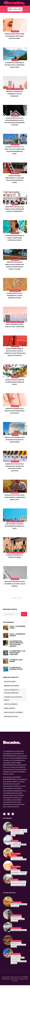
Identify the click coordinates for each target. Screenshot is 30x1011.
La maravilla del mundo (16, 661)
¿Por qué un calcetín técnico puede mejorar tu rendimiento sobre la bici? (15, 497)
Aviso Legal (10, 979)
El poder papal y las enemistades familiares (17, 653)
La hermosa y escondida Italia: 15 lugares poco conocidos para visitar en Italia (18, 959)
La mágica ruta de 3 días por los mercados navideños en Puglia (14, 382)
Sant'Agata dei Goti (11, 717)
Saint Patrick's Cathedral (13, 712)
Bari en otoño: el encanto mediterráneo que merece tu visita (14, 526)
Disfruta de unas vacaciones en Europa (18, 858)
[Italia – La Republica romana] (5, 635)
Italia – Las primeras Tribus (17, 627)
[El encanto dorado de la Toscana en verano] (15, 550)
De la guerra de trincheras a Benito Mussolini (17, 919)
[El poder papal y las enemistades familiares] (5, 652)
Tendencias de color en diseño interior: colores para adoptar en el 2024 (19, 832)
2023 (15, 9)
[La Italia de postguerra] (8, 927)
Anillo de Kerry (10, 682)
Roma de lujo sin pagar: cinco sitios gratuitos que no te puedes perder (14, 439)
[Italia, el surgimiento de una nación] (8, 901)
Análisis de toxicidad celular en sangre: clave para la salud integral (15, 584)
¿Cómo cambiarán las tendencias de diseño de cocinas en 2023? (18, 883)
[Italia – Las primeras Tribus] (5, 627)
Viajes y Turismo (18, 89)
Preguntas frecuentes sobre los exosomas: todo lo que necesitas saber (14, 36)
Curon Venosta (9, 708)
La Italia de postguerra (18, 930)
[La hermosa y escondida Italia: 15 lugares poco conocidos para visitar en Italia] (8, 953)
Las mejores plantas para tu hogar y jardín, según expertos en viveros (14, 238)
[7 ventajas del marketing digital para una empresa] (8, 840)
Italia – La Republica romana (17, 635)
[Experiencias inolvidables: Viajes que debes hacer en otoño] (8, 866)
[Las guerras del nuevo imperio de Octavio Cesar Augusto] (5, 643)
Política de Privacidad (18, 979)
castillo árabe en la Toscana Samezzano (11, 691)
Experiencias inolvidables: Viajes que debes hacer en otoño (19, 872)
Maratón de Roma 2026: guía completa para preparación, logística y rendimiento (14, 209)
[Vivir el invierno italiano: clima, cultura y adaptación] (15, 320)
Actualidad (15, 31)
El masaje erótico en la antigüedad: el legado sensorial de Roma (14, 295)
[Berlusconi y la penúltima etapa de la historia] (8, 940)
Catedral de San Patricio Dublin (13, 698)
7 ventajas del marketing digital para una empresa (18, 844)
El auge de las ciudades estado (16, 668)
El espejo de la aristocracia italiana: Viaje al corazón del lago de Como (15, 65)
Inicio (10, 9)
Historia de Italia (15, 290)
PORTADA (15, 60)
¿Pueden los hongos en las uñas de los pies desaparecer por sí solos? (14, 411)
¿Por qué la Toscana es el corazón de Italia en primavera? (14, 94)
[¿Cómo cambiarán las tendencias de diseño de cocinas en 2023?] (8, 879)
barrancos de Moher (11, 686)
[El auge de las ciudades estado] (5, 668)
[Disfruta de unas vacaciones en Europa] (8, 853)
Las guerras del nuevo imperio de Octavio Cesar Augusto (16, 644)
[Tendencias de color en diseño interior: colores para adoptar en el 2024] (8, 827)
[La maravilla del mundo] (5, 661)
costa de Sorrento (11, 704)
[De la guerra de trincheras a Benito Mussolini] (8, 914)
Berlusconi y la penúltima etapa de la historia (18, 945)
